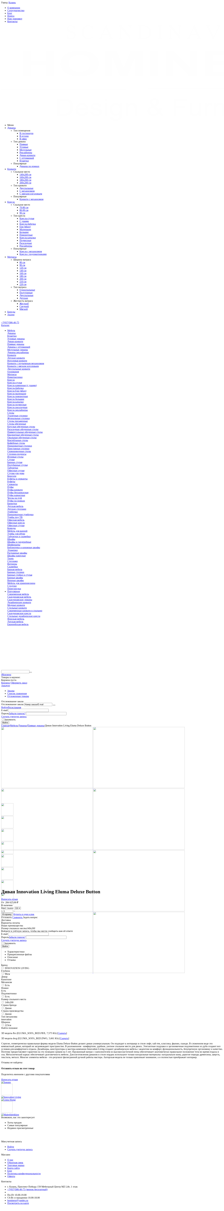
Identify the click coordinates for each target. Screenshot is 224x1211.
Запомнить (10, 719)
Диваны (11, 128)
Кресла (11, 202)
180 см (23, 276)
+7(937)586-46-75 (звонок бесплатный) (27, 1189)
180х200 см (25, 180)
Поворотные (26, 235)
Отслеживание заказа (12, 704)
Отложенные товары (18, 696)
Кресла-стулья (27, 218)
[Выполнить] (54, 705)
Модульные (26, 149)
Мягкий (24, 309)
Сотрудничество (15, 10)
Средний (24, 306)
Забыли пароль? (17, 713)
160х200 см (25, 177)
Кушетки (24, 160)
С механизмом (27, 191)
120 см (23, 268)
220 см (23, 284)
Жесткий (24, 303)
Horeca (10, 16)
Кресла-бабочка (28, 224)
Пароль (5, 713)
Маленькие (25, 229)
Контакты (12, 21)
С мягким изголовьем (31, 193)
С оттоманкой (27, 158)
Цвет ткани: (7, 908)
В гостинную (26, 133)
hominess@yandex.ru (17, 1200)
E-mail (4, 710)
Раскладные (26, 243)
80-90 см (24, 210)
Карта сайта (13, 1168)
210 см (23, 281)
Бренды (11, 312)
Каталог (5, 325)
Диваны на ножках (29, 166)
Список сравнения (17, 693)
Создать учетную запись (14, 716)
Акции (10, 314)
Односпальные (27, 290)
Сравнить (17, 917)
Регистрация (14, 707)
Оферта (11, 1176)
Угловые (24, 147)
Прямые (24, 144)
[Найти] (30, 672)
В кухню (24, 136)
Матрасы (12, 257)
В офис (23, 138)
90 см (22, 213)
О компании (13, 7)
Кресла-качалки (28, 237)
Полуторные (26, 292)
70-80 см (24, 207)
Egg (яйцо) (25, 226)
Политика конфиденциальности (24, 1173)
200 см (23, 279)
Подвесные (25, 240)
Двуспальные (26, 188)
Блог (9, 13)
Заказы (10, 690)
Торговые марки (15, 1165)
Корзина (5, 682)
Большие (24, 232)
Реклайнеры (26, 152)
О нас (10, 1160)
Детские (24, 298)
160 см (23, 273)
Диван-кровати (27, 155)
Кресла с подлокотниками (33, 254)
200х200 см (25, 182)
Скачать (62, 1033)
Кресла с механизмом (31, 251)
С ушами (24, 221)
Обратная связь (15, 1162)
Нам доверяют (14, 18)
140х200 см (25, 174)
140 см (23, 270)
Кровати (11, 169)
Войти (4, 707)
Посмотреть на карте (18, 1203)
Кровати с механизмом (31, 199)
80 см (22, 262)
